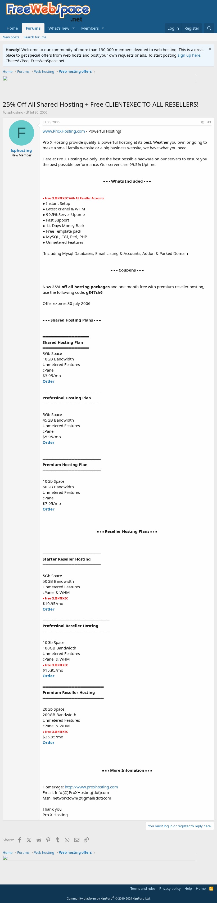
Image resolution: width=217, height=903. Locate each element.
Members (90, 28)
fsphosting (14, 112)
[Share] (202, 122)
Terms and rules (142, 888)
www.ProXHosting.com (64, 131)
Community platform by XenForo (109, 898)
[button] (73, 28)
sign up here (189, 55)
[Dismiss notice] (209, 49)
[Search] (209, 28)
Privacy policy (170, 888)
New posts (11, 37)
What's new (58, 28)
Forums (33, 28)
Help (188, 888)
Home (12, 28)
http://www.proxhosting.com (91, 786)
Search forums (35, 37)
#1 (209, 122)
